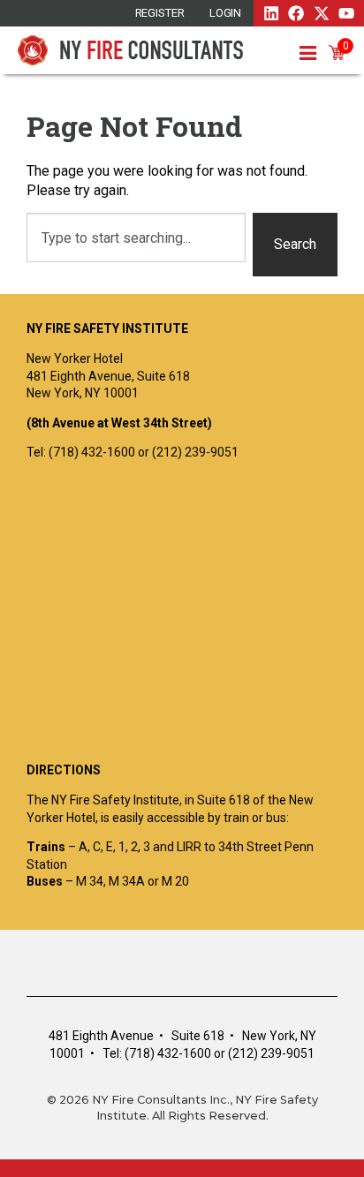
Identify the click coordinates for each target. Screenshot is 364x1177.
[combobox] (136, 237)
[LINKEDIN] (271, 13)
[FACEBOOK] (296, 13)
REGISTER (160, 12)
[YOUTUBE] (346, 13)
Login (225, 12)
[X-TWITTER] (321, 13)
